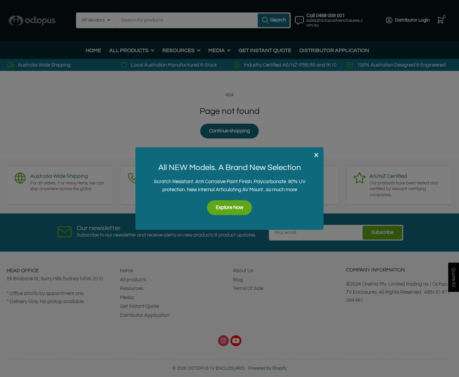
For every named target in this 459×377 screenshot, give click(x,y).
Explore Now (229, 207)
